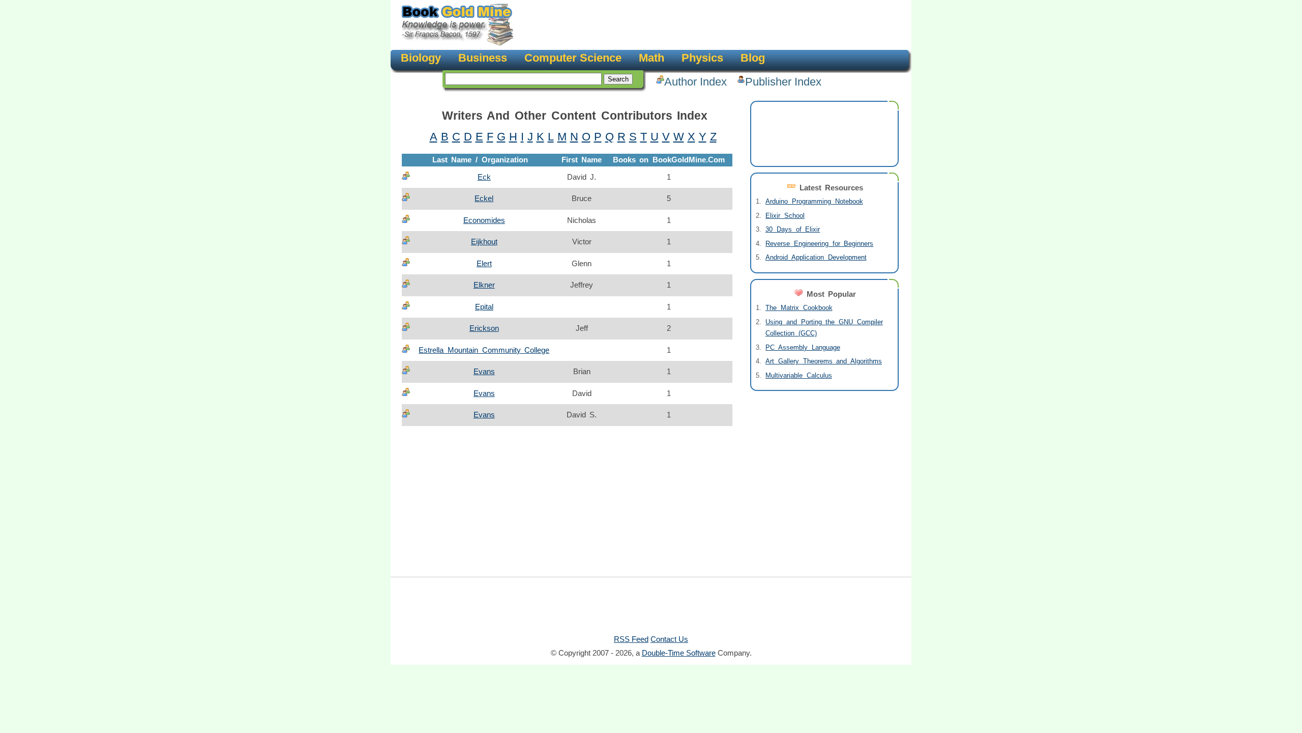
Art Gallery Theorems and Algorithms (823, 361)
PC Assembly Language (802, 347)
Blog (753, 57)
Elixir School (785, 215)
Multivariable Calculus (798, 375)
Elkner (484, 284)
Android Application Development (816, 257)
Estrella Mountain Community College (484, 350)
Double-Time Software (679, 653)
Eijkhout (484, 241)
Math (651, 57)
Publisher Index (783, 81)
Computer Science (573, 57)
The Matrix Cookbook (799, 308)
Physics (702, 57)
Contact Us (669, 639)
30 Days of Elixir (792, 229)
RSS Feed (631, 639)
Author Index (695, 81)
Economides (484, 220)
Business (482, 57)
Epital (484, 306)
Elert (484, 263)
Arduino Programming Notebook (814, 201)
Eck (484, 177)
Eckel (484, 198)
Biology (421, 57)
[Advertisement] (710, 25)
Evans (484, 371)
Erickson (484, 328)
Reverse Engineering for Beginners (819, 243)
